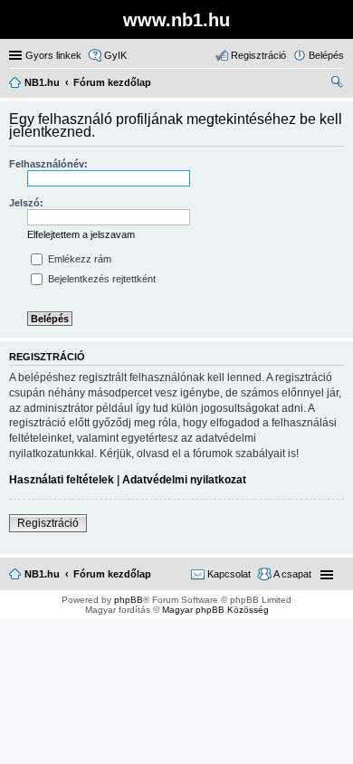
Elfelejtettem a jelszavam (81, 234)
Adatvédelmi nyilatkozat (184, 479)
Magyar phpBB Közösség (215, 610)
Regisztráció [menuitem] (258, 55)
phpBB (128, 600)
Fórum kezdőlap (112, 573)
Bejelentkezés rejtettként (100, 278)
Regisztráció (48, 523)
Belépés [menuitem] (326, 55)
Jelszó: (26, 202)
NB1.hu (42, 573)
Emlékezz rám (78, 258)
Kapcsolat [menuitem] (229, 573)
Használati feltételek (61, 479)
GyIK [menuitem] (115, 55)
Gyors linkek (53, 55)
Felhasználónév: (48, 163)
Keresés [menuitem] (336, 84)
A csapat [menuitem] (292, 573)
